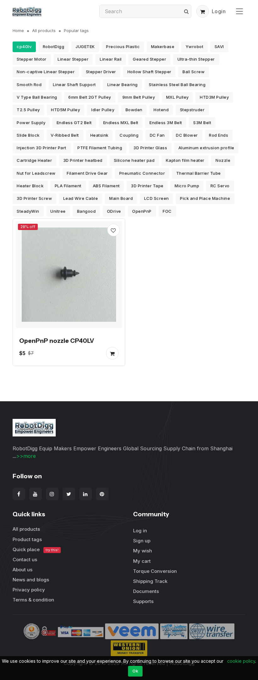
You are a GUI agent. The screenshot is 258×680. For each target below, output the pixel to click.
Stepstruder (192, 109)
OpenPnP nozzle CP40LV (56, 340)
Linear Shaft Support (74, 84)
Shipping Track (150, 581)
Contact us (25, 559)
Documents (146, 591)
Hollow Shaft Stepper (149, 71)
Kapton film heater (185, 160)
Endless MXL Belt (120, 122)
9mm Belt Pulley (138, 97)
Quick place (36, 549)
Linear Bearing (122, 84)
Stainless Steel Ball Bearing (177, 84)
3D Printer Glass (150, 147)
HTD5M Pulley (65, 109)
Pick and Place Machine (205, 198)
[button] (202, 11)
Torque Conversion (155, 571)
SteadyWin (28, 211)
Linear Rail (111, 59)
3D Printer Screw (34, 198)
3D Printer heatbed (83, 160)
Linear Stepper (73, 59)
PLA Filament (68, 185)
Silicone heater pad (134, 160)
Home (18, 30)
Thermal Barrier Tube (198, 173)
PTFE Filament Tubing (99, 147)
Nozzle (223, 160)
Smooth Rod (29, 84)
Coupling (129, 135)
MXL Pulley (177, 97)
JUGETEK (85, 46)
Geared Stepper (149, 59)
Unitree (58, 211)
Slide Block (28, 135)
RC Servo (220, 185)
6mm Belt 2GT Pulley (89, 97)
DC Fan (157, 135)
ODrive (114, 211)
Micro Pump (187, 185)
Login (219, 11)
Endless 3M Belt (165, 122)
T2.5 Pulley (28, 109)
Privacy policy (29, 590)
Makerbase (163, 46)
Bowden (134, 109)
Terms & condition (33, 600)
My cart (142, 561)
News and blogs (31, 580)
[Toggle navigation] (239, 11)
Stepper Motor (32, 59)
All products (44, 30)
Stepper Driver (101, 71)
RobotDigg (53, 46)
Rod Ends (218, 135)
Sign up (141, 541)
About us (22, 570)
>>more (26, 456)
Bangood (86, 211)
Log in (140, 531)
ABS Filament (106, 185)
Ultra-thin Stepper (196, 59)
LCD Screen (156, 198)
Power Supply (31, 122)
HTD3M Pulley (214, 97)
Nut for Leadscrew (36, 173)
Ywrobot (195, 46)
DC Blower (187, 135)
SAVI (219, 46)
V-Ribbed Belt (65, 135)
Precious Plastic (123, 46)
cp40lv (24, 46)
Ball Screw (193, 71)
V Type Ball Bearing (37, 97)
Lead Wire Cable (80, 198)
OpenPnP (142, 211)
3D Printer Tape (147, 185)
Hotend (161, 109)
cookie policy (241, 661)
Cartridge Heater (34, 160)
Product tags (27, 539)
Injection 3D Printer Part (41, 147)
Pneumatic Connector (142, 173)
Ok (135, 670)
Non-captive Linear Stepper (46, 71)
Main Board (121, 198)
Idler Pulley (102, 109)
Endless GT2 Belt (74, 122)
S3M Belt (202, 122)
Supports (143, 601)
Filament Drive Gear (87, 173)
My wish (142, 551)
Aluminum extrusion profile (206, 147)
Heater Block (30, 185)
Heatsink (99, 135)
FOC (167, 211)
